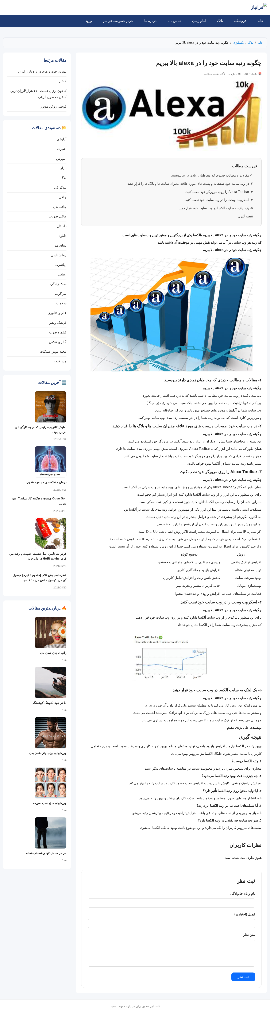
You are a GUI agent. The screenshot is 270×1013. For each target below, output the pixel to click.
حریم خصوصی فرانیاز (118, 21)
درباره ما (150, 21)
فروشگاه (240, 21)
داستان (61, 226)
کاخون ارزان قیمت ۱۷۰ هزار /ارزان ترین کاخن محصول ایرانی (38, 94)
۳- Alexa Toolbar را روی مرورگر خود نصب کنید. (219, 192)
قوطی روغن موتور (53, 106)
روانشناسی (58, 255)
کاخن (62, 81)
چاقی (62, 197)
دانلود (62, 235)
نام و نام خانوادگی (242, 893)
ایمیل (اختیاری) (244, 914)
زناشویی (60, 264)
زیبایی (62, 274)
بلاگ (220, 21)
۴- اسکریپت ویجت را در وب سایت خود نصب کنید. (218, 200)
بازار (63, 168)
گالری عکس (57, 342)
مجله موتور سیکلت (53, 351)
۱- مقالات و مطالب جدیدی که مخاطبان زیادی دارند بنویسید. (211, 175)
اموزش (61, 158)
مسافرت (60, 361)
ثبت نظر (243, 977)
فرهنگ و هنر (57, 322)
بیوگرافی (60, 187)
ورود (88, 21)
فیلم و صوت (57, 332)
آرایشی (61, 139)
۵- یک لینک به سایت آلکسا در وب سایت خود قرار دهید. (215, 208)
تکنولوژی (238, 42)
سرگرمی (60, 293)
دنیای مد (60, 245)
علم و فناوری (57, 313)
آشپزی (61, 149)
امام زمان (199, 21)
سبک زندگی (58, 284)
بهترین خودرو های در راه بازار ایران (42, 71)
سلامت (61, 303)
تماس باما (174, 21)
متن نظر (249, 934)
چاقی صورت (57, 216)
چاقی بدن (59, 207)
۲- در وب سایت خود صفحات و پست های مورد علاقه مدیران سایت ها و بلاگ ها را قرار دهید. (190, 183)
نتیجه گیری (245, 216)
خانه (260, 21)
